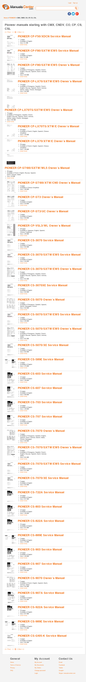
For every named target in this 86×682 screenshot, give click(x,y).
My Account (38, 662)
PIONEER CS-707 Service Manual (40, 416)
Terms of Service (15, 665)
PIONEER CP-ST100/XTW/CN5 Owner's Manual (49, 182)
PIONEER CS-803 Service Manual (40, 506)
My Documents (39, 665)
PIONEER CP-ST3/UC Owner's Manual (43, 211)
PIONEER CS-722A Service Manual (41, 492)
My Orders (38, 668)
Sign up (75, 3)
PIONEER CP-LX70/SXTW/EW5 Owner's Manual (50, 81)
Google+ (61, 670)
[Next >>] (21, 32)
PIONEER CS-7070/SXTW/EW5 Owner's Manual (50, 447)
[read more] (23, 44)
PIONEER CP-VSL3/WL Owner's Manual (44, 225)
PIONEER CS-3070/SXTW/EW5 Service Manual (49, 254)
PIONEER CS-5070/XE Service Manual (43, 345)
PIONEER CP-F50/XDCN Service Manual (44, 36)
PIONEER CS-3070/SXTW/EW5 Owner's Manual (50, 269)
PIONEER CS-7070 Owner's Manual (41, 431)
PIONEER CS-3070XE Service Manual (43, 285)
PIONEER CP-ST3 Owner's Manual (40, 197)
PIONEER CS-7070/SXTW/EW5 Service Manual (49, 463)
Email (60, 662)
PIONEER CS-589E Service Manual (41, 359)
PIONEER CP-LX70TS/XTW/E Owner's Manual (48, 126)
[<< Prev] (8, 32)
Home (6, 18)
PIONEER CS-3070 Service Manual (41, 240)
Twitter (61, 668)
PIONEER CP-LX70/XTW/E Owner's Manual (47, 141)
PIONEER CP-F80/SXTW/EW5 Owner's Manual (49, 65)
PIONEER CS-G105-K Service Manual (42, 635)
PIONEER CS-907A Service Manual (41, 593)
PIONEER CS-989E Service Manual (41, 621)
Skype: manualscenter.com (67, 673)
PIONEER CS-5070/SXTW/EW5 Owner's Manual (50, 328)
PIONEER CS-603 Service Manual (40, 373)
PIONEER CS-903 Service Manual (40, 549)
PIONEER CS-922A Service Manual (41, 607)
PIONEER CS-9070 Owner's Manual (41, 578)
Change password (40, 670)
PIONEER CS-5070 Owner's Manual (41, 299)
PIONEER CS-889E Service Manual (41, 535)
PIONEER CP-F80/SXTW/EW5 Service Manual (48, 50)
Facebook (62, 665)
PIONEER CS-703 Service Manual (40, 402)
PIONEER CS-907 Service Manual (40, 563)
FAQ (11, 670)
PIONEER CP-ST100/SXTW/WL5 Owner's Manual (37, 168)
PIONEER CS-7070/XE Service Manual (43, 478)
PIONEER (12, 18)
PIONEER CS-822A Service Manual (41, 521)
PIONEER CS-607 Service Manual (40, 388)
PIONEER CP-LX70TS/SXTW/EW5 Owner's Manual (39, 110)
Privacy (12, 668)
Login (69, 3)
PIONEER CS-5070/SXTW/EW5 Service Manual (49, 314)
